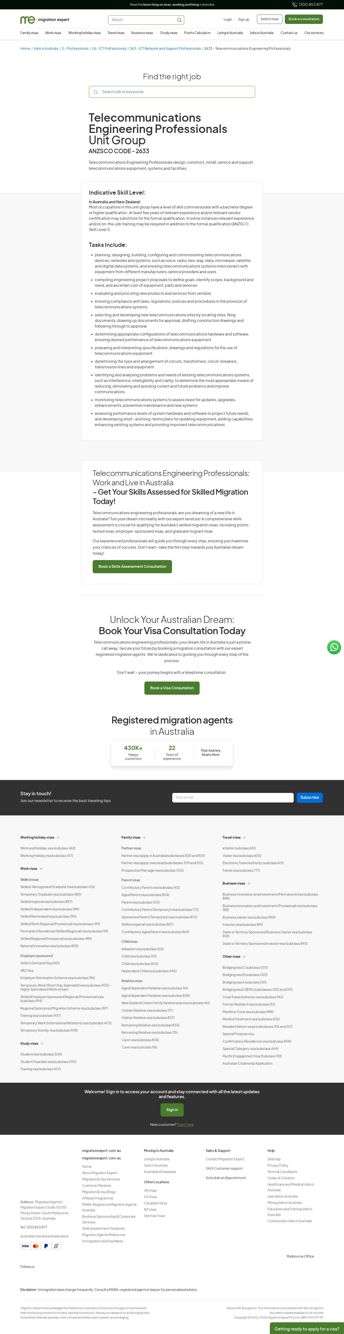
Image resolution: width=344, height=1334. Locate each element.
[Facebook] (36, 1278)
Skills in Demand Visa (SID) (39, 963)
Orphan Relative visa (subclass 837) (148, 1018)
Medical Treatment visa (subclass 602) (251, 1019)
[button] (331, 1302)
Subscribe (309, 797)
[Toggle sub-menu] (58, 837)
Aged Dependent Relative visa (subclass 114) (154, 988)
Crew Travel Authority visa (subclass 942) (253, 997)
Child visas (129, 941)
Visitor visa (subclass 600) (242, 856)
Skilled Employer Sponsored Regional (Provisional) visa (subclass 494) (61, 999)
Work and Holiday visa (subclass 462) (47, 848)
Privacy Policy (278, 1165)
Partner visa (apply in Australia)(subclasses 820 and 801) (163, 856)
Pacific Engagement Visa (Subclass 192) (252, 1056)
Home (25, 48)
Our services (314, 33)
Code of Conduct (280, 1178)
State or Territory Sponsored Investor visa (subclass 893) (265, 944)
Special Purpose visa (238, 1034)
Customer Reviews (96, 1185)
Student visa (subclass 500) (41, 1054)
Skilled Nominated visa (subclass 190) (48, 916)
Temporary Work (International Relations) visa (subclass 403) (65, 1023)
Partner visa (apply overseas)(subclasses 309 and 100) (162, 863)
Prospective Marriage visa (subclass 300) (152, 870)
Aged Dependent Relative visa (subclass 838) (155, 996)
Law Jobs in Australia (282, 1196)
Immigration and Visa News (102, 1241)
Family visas (29, 33)
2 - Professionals (75, 48)
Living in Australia (230, 33)
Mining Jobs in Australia (284, 1203)
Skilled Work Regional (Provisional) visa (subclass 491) (60, 924)
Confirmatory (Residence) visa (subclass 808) (257, 1041)
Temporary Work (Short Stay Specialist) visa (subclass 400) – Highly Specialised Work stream (65, 987)
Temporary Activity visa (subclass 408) (49, 1030)
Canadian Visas (155, 1203)
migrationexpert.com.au (101, 1151)
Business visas (142, 33)
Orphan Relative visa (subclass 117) (147, 1010)
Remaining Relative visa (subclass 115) (149, 1032)
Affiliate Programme (97, 1198)
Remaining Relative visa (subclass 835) (150, 1025)
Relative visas (132, 981)
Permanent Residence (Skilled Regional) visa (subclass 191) (64, 931)
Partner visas (131, 848)
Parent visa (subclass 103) (140, 902)
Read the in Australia (172, 4)
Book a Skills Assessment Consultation (132, 567)
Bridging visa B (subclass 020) (245, 975)
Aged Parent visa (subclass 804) (145, 895)
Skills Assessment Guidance (103, 1228)
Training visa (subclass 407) (40, 1015)
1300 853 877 (311, 5)
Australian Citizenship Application (248, 1063)
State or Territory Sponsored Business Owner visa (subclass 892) (267, 934)
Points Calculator (197, 33)
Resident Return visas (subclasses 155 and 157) (257, 1027)
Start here (185, 1125)
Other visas (231, 956)
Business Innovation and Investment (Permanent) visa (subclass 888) (270, 897)
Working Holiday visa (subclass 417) (46, 856)
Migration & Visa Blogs (99, 1192)
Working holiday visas (84, 33)
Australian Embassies (160, 1172)
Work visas (53, 33)
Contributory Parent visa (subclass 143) (150, 887)
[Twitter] (47, 1278)
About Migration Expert (99, 1173)
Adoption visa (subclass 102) (142, 949)
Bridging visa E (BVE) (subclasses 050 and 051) (258, 989)
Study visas (168, 33)
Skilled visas (29, 880)
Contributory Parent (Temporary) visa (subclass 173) (160, 910)
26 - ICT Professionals (109, 48)
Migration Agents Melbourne (103, 1235)
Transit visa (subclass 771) (241, 870)
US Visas (150, 1197)
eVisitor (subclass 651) (239, 848)
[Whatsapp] (70, 1278)
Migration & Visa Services (101, 1179)
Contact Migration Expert (225, 1159)
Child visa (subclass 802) (139, 964)
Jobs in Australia (262, 33)
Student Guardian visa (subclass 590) (48, 1062)
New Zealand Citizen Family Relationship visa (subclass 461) (165, 1003)
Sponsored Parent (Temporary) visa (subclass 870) (159, 917)
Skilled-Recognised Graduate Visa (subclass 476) (57, 887)
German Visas (154, 1216)
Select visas (270, 19)
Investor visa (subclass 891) (243, 925)
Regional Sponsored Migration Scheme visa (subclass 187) (64, 1008)
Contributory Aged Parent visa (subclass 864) (155, 932)
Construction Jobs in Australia (289, 1221)
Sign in (172, 1110)
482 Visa (26, 970)
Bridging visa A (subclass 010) (245, 982)
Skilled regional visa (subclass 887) (46, 902)
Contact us (289, 33)
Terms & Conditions (282, 1172)
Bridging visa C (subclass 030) (245, 967)
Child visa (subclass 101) (139, 956)
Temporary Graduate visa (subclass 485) (50, 894)
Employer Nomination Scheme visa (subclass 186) (57, 978)
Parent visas (130, 880)
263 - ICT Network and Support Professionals (165, 48)
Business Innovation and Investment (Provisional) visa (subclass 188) (270, 908)
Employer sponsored (36, 956)
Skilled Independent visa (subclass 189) (49, 909)
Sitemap (274, 1159)
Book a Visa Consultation (172, 688)
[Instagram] (25, 1278)
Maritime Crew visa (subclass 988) (248, 1012)
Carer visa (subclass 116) (139, 1047)
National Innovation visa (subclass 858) (49, 946)
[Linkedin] (58, 1278)
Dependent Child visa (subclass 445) (148, 971)
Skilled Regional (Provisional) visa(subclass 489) (56, 939)
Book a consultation (304, 19)
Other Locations (156, 1182)
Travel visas (116, 33)
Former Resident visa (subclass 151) (249, 1004)
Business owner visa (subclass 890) (249, 917)
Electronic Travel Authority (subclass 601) (253, 863)
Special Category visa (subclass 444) (250, 1049)
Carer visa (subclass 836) (140, 1040)
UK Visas (150, 1190)
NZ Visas (150, 1209)
